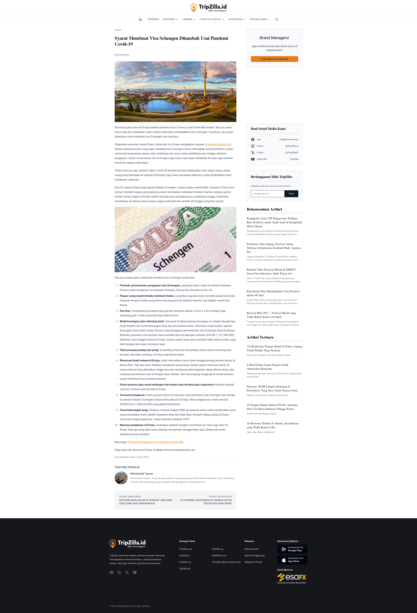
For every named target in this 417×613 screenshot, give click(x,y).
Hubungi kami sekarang (274, 59)
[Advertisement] (274, 95)
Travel (118, 30)
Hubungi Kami (251, 549)
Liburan (187, 19)
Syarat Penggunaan (254, 555)
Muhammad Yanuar (141, 473)
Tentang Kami (257, 19)
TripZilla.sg (217, 549)
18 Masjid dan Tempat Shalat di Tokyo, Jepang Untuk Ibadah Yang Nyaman (274, 348)
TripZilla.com (185, 549)
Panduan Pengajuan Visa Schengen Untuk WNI (155, 442)
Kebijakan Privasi (253, 562)
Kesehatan (235, 19)
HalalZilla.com (219, 555)
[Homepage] (140, 19)
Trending (153, 19)
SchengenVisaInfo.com (218, 144)
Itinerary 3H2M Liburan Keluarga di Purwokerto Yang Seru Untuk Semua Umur (272, 388)
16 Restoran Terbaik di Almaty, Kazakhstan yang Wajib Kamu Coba (272, 425)
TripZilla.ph (184, 568)
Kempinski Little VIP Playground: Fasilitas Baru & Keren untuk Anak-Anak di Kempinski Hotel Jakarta (274, 222)
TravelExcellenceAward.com (226, 562)
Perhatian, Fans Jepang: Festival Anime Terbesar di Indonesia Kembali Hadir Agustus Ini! (274, 248)
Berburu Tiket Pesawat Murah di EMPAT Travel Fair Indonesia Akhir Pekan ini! (271, 271)
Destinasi (169, 19)
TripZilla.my (185, 562)
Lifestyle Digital (210, 19)
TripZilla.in (184, 555)
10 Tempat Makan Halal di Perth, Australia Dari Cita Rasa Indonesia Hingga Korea (272, 407)
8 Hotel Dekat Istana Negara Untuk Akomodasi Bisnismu (267, 367)
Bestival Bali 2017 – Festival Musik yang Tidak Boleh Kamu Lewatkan (271, 315)
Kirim (291, 193)
